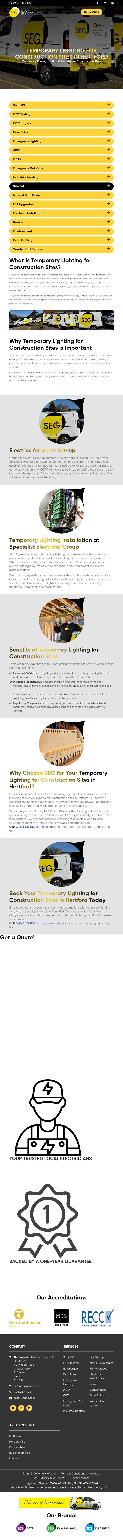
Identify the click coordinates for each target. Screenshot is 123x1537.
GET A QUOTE (91, 12)
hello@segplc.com (24, 1398)
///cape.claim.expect (26, 1386)
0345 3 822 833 (22, 3)
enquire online (48, 826)
